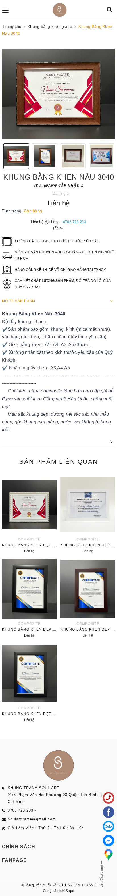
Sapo (70, 891)
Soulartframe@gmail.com (32, 819)
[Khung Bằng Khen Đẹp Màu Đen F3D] (29, 599)
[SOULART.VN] (59, 10)
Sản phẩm (58, 461)
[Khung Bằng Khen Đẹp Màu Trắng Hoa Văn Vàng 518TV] (29, 514)
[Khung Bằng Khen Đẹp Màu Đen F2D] (29, 683)
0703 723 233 (74, 222)
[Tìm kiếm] (109, 10)
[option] (58, 94)
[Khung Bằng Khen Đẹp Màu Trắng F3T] (87, 514)
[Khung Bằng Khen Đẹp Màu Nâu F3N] (87, 599)
